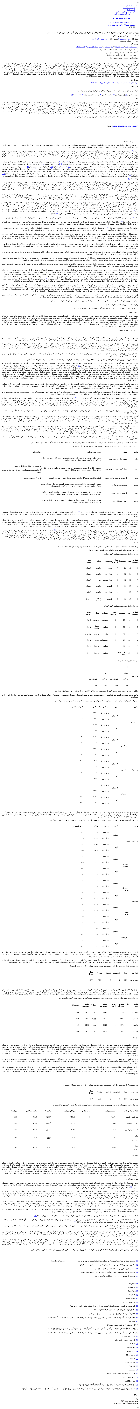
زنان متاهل (115, 82)
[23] (137, 1347)
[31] (137, 1377)
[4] (137, 1272)
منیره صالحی (108, 47)
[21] (137, 1340)
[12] (137, 1306)
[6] (137, 1284)
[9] (137, 1295)
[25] (137, 1355)
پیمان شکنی (93, 82)
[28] (137, 1366)
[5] (137, 1276)
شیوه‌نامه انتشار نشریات (121, 18)
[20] (80, 203)
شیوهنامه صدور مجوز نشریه (120, 22)
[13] (137, 1310)
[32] (137, 1381)
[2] (137, 1265)
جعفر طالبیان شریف (94, 47)
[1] (137, 1261)
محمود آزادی (119, 47)
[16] (137, 1321)
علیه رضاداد (80, 47)
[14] (137, 1314)
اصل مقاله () (100, 39)
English (132, 27)
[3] (137, 1268)
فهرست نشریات (129, 8)
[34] (137, 1389)
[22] (137, 1344)
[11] (137, 1302)
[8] (137, 1291)
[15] (137, 1317)
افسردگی (123, 82)
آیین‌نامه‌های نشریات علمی (125, 12)
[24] (137, 1351)
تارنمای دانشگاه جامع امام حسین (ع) (121, 25)
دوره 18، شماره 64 (124, 39)
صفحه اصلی (130, 6)
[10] (137, 1298)
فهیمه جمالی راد (132, 47)
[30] (137, 1374)
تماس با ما (131, 10)
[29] (137, 1370)
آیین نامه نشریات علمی (122, 14)
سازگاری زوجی (104, 82)
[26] (137, 1359)
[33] (137, 1385)
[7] (137, 1287)
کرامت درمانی (133, 82)
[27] (137, 1362)
